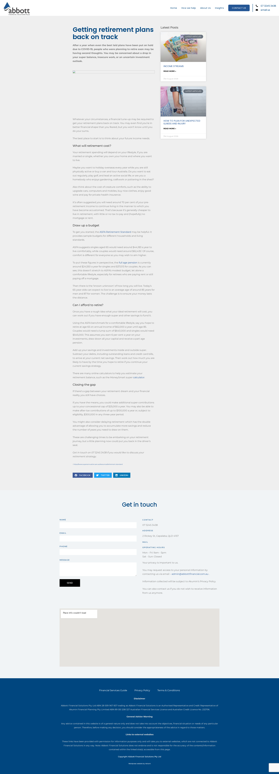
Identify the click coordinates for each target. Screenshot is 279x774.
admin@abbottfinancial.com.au (190, 574)
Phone (64, 546)
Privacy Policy (142, 690)
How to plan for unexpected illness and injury (181, 122)
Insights (219, 7)
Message (65, 560)
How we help (188, 7)
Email (63, 533)
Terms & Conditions (168, 690)
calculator (138, 377)
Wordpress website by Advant (139, 764)
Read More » (169, 71)
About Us (205, 7)
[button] (83, 475)
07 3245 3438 (150, 525)
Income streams (173, 66)
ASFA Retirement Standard (115, 232)
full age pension (128, 262)
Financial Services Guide (113, 690)
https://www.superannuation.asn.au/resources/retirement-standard (98, 464)
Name (63, 520)
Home (173, 7)
